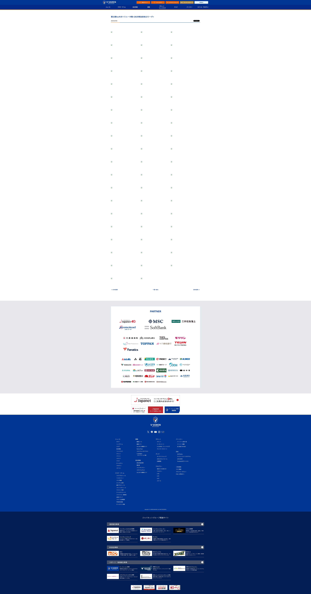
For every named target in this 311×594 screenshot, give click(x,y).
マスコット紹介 (120, 490)
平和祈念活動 (119, 501)
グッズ (175, 7)
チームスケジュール (121, 492)
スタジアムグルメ (141, 470)
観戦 (148, 7)
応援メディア (119, 497)
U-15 (158, 476)
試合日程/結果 (140, 462)
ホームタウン (119, 463)
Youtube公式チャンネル (182, 461)
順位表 (138, 465)
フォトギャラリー (141, 467)
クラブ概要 (119, 480)
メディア (118, 458)
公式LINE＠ (180, 458)
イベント (118, 456)
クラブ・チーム (122, 7)
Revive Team (140, 448)
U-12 (158, 478)
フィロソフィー (120, 478)
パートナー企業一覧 (182, 441)
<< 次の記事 (114, 289)
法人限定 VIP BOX (181, 446)
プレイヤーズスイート (162, 448)
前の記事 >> (196, 289)
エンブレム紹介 (120, 482)
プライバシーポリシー (181, 471)
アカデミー (119, 465)
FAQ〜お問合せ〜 (180, 474)
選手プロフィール (120, 485)
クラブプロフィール (121, 475)
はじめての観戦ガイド (142, 446)
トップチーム (119, 444)
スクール (118, 468)
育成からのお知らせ (161, 468)
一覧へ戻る (155, 289)
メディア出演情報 (120, 499)
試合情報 (135, 7)
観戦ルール (139, 441)
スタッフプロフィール (121, 487)
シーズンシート (160, 444)
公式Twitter (180, 454)
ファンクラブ (119, 451)
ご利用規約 (178, 466)
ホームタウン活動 (120, 504)
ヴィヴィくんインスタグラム (184, 456)
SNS (177, 451)
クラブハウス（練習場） (121, 494)
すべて (118, 441)
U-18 (158, 473)
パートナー (189, 7)
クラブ (118, 446)
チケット (118, 453)
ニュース (108, 7)
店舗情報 (159, 461)
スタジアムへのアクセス (142, 451)
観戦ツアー (139, 444)
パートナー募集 (181, 444)
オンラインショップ (161, 456)
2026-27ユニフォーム (162, 458)
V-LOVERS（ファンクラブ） (163, 446)
